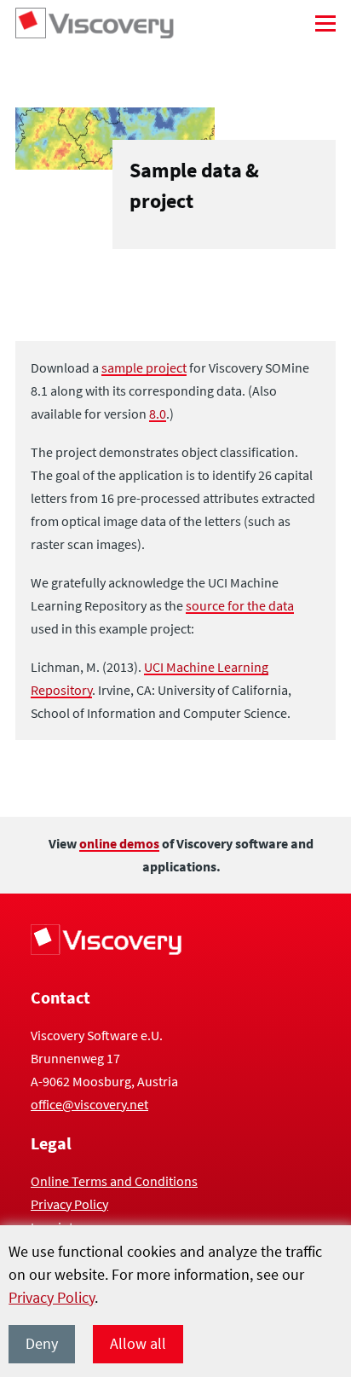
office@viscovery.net (89, 1104)
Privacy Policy (52, 1297)
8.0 (157, 413)
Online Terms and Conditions (114, 1180)
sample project (144, 367)
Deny (42, 1343)
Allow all (138, 1343)
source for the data (240, 605)
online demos (119, 843)
